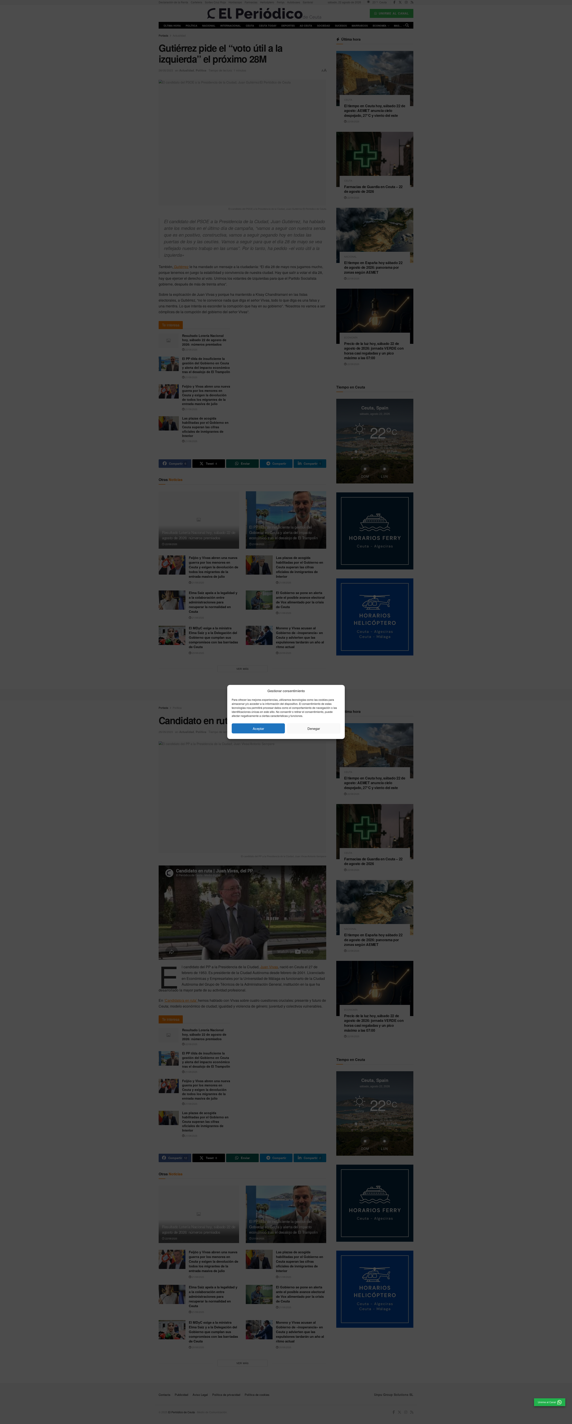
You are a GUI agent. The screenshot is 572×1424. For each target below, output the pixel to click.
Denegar (313, 728)
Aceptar (258, 728)
